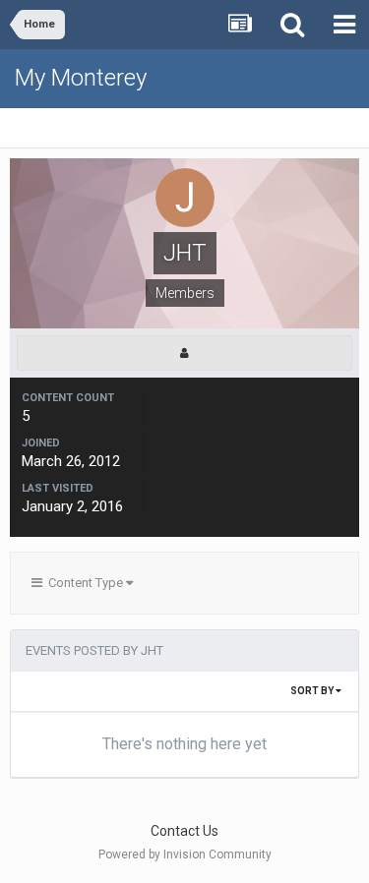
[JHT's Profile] (184, 353)
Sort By (313, 690)
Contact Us (184, 831)
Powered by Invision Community (185, 854)
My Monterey (81, 77)
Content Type (84, 582)
